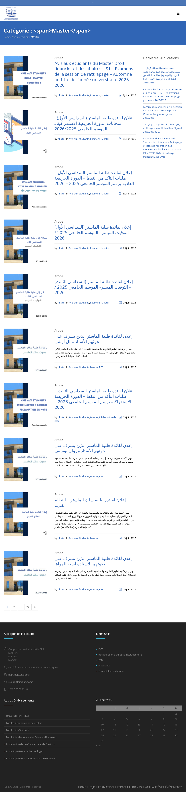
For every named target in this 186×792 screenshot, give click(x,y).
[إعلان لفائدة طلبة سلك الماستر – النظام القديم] (25, 514)
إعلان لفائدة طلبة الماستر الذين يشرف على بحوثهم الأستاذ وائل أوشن (93, 338)
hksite (61, 95)
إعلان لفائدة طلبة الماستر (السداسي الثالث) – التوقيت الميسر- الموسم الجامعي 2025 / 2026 (93, 286)
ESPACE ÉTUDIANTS (129, 787)
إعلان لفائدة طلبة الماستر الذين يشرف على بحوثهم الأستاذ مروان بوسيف (93, 448)
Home (7, 37)
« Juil (98, 745)
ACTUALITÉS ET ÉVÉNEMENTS (163, 787)
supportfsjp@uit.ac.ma (20, 682)
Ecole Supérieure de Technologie (24, 751)
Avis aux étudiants (21, 37)
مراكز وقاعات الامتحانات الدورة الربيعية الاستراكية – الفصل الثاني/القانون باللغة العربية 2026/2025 (162, 128)
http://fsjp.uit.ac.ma (19, 674)
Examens (95, 95)
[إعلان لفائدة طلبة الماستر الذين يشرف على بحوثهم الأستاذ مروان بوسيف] (25, 459)
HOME (82, 787)
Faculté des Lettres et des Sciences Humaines (31, 737)
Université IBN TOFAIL (17, 715)
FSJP (92, 787)
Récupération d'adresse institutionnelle (120, 654)
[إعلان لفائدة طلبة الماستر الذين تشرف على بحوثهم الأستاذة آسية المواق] (25, 572)
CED (100, 660)
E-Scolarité (104, 665)
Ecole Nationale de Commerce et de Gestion (30, 744)
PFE (101, 367)
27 (28, 607)
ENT (100, 649)
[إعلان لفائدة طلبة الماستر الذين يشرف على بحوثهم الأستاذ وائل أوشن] (25, 350)
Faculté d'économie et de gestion (24, 723)
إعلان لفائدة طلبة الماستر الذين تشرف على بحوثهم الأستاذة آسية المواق (93, 561)
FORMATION (106, 787)
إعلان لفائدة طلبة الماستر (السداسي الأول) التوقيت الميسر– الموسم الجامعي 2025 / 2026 (92, 232)
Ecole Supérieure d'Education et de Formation (31, 758)
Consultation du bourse (111, 671)
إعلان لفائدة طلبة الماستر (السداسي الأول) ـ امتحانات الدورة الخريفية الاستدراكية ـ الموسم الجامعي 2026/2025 (94, 123)
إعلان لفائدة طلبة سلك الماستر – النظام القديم (90, 502)
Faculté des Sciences (17, 730)
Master (105, 95)
